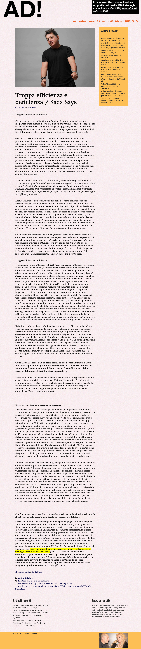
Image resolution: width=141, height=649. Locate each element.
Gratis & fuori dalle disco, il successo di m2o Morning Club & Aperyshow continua (113, 45)
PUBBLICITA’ (114, 617)
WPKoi (34, 633)
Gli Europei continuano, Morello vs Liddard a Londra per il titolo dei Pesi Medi (113, 93)
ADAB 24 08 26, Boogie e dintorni (27, 620)
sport (104, 21)
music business (33, 581)
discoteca (22, 581)
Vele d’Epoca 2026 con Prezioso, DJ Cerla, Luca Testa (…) (111, 86)
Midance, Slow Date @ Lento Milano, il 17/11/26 (113, 51)
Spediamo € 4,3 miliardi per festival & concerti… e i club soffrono (113, 62)
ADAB (110, 21)
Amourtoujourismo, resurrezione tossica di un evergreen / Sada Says (112, 38)
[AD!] (29, 9)
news (75, 21)
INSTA (127, 21)
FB (133, 21)
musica (92, 21)
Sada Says (119, 21)
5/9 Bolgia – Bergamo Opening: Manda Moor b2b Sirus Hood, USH (112, 100)
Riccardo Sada (22, 571)
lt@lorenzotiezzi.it (100, 617)
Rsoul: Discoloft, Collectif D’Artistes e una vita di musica (112, 69)
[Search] (137, 21)
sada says (45, 581)
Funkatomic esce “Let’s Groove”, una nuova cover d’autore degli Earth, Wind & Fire (113, 77)
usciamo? (83, 21)
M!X (98, 21)
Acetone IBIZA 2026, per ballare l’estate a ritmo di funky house (45, 583)
